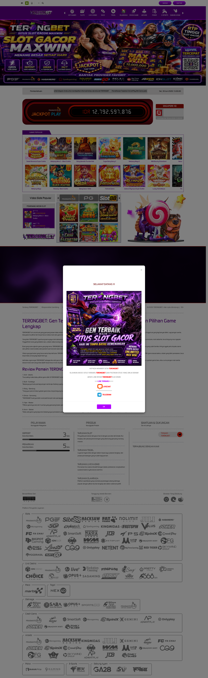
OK (104, 406)
